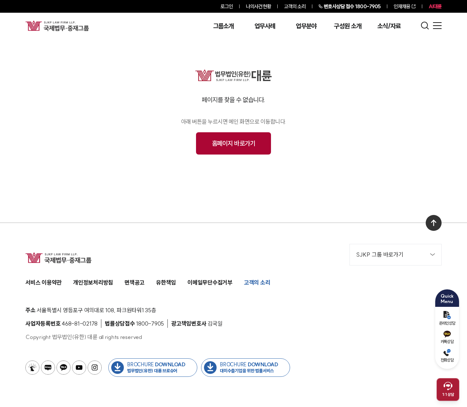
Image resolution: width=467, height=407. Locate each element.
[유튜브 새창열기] (79, 367)
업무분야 (306, 26)
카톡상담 (447, 341)
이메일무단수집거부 (210, 282)
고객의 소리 (295, 6)
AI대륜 (435, 6)
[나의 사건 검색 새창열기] (32, 367)
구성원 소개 (347, 26)
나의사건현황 (258, 6)
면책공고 (135, 282)
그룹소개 (223, 26)
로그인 (226, 6)
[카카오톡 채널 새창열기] (64, 367)
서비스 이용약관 (43, 282)
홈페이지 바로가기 (233, 143)
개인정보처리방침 (93, 282)
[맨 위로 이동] (434, 223)
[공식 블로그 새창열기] (48, 367)
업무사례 (264, 26)
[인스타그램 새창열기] (95, 367)
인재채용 (402, 6)
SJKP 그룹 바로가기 (379, 254)
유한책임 (166, 282)
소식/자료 (389, 26)
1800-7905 (352, 6)
